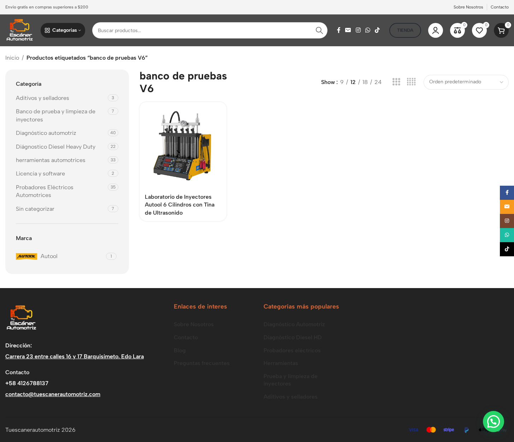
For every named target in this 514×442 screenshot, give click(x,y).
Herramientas (281, 363)
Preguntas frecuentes (202, 363)
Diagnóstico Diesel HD (293, 337)
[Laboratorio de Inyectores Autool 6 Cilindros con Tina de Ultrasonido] (183, 145)
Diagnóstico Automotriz (294, 324)
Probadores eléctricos (292, 350)
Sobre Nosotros (194, 324)
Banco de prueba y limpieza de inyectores (55, 115)
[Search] (319, 30)
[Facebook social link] (339, 30)
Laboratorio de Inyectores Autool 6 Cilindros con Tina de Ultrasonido (179, 204)
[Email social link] (348, 30)
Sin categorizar (35, 208)
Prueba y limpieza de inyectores (291, 380)
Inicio (12, 57)
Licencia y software (40, 173)
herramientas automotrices (50, 160)
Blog (180, 350)
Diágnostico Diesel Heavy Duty (55, 146)
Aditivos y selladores (42, 98)
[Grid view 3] (396, 82)
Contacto (186, 337)
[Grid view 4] (411, 82)
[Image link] (21, 317)
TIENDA (405, 30)
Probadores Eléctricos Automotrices (44, 191)
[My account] (436, 30)
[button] (493, 421)
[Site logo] (19, 29)
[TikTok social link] (377, 30)
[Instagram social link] (358, 30)
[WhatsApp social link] (367, 30)
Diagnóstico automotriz (47, 133)
